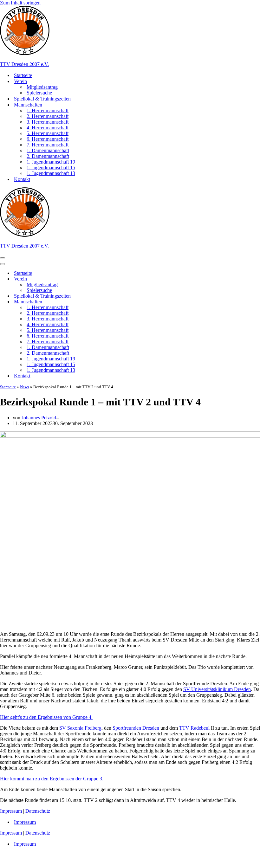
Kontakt (22, 179)
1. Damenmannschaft (48, 150)
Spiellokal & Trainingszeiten (42, 98)
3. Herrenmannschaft (47, 122)
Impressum (11, 811)
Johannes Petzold (39, 417)
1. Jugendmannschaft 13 (51, 173)
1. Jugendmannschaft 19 (51, 162)
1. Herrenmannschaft (47, 110)
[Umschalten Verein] (111, 279)
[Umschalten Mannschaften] (111, 302)
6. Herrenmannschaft (47, 139)
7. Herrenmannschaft (47, 144)
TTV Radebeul (195, 728)
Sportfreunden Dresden (136, 728)
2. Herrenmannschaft (47, 116)
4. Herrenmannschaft (47, 127)
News (24, 386)
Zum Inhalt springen (20, 2)
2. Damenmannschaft (48, 156)
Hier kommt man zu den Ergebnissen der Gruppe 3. (51, 778)
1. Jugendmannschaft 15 (51, 167)
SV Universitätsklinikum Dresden (217, 689)
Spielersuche (39, 92)
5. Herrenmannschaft (47, 133)
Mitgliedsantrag (42, 87)
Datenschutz (37, 811)
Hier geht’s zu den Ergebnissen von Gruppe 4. (46, 717)
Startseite (23, 75)
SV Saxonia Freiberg (80, 728)
